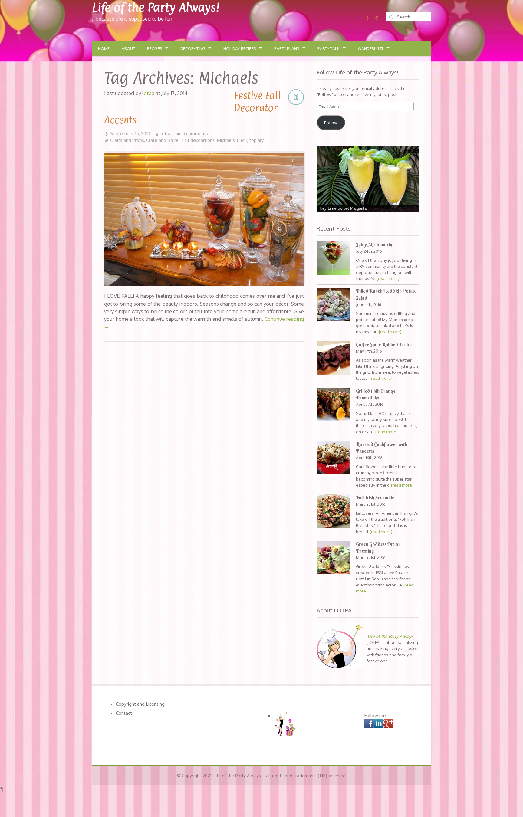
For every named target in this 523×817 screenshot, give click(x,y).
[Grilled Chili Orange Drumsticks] (333, 405)
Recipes (154, 48)
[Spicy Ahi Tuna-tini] (333, 258)
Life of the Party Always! (155, 7)
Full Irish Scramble (375, 497)
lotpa (166, 133)
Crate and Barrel (163, 140)
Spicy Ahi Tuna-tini (374, 245)
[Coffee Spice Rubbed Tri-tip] (333, 358)
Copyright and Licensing (140, 704)
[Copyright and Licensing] (368, 18)
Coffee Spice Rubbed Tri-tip (384, 344)
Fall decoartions (198, 140)
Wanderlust (370, 48)
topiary (256, 140)
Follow (331, 123)
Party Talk (328, 48)
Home (104, 48)
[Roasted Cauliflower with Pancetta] (333, 458)
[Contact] (377, 18)
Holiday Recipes (239, 48)
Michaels (226, 140)
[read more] (388, 278)
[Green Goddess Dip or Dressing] (333, 558)
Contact (124, 713)
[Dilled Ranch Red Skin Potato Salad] (333, 305)
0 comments (195, 133)
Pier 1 (242, 140)
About (128, 48)
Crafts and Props (127, 140)
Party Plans (286, 48)
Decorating (192, 48)
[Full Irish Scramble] (333, 511)
